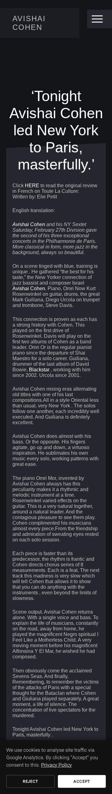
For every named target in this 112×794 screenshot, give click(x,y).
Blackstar (39, 369)
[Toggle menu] (97, 19)
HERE (32, 185)
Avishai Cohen (29, 22)
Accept (81, 781)
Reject (30, 781)
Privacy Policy (56, 765)
